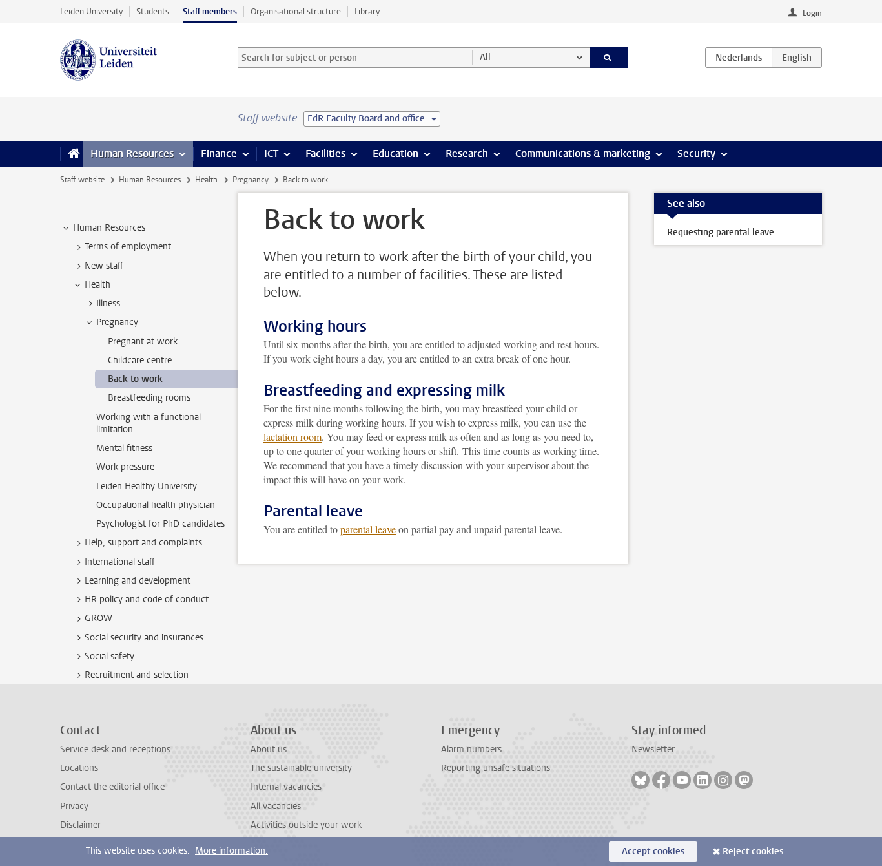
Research (467, 153)
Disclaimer (80, 825)
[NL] (738, 57)
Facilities (325, 153)
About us (269, 749)
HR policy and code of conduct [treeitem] (147, 599)
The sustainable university (301, 768)
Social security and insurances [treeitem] (144, 637)
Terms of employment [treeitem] (128, 246)
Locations (79, 768)
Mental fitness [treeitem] (124, 448)
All (485, 57)
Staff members (210, 11)
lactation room (292, 436)
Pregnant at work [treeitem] (143, 341)
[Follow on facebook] (661, 780)
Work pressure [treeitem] (125, 467)
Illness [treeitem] (108, 303)
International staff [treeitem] (120, 562)
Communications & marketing (582, 153)
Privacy (74, 806)
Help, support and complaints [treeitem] (143, 542)
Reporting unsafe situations (495, 768)
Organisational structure (296, 11)
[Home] (71, 154)
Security (696, 153)
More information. (231, 851)
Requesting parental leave (720, 232)
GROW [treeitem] (98, 618)
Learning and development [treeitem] (137, 581)
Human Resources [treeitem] (109, 228)
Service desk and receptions (115, 749)
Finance (219, 153)
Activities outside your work (306, 825)
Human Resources (132, 153)
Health (206, 179)
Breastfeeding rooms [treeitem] (149, 398)
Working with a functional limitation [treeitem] (148, 423)
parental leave (368, 529)
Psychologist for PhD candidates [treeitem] (160, 524)
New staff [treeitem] (104, 266)
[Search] (609, 57)
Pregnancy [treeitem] (117, 322)
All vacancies (276, 806)
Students (152, 11)
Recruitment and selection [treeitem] (137, 675)
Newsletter (653, 749)
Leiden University (91, 11)
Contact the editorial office (112, 787)
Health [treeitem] (97, 285)
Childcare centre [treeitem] (140, 360)
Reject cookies (753, 851)
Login (812, 13)
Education (395, 153)
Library (367, 11)
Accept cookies (653, 851)
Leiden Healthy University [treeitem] (146, 486)
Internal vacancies (286, 787)
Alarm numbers (471, 749)
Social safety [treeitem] (109, 656)
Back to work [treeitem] (135, 379)
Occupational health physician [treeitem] (155, 505)
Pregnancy (250, 179)
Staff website (82, 179)
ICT (271, 153)
